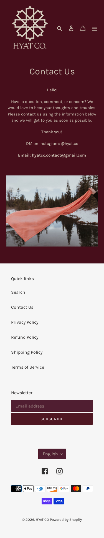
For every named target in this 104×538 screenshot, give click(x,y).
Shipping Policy (26, 352)
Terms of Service (27, 367)
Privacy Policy (24, 322)
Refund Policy (24, 337)
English (50, 453)
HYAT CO (42, 519)
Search (18, 292)
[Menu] (94, 28)
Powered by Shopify (66, 519)
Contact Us (22, 307)
